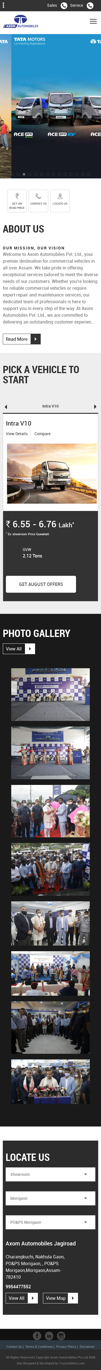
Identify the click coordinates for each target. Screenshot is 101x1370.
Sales (52, 5)
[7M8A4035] (50, 923)
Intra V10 (50, 406)
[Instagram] (61, 1336)
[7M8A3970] (50, 811)
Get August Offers (41, 584)
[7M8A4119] (50, 1081)
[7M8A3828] (50, 753)
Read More (16, 339)
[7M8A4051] (50, 973)
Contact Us (14, 1346)
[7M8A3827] (50, 694)
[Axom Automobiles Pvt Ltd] (20, 22)
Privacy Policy (66, 1346)
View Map (56, 1298)
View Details (17, 433)
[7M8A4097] (50, 1027)
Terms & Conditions (39, 1346)
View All (14, 649)
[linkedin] (49, 1336)
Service (76, 5)
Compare (42, 433)
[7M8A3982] (50, 869)
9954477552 (18, 1286)
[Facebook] (37, 1336)
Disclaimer (87, 1346)
